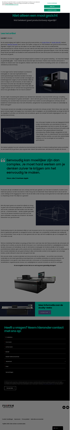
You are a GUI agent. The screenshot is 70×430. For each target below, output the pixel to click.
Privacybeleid (9, 4)
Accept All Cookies (52, 10)
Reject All (52, 6)
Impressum (15, 4)
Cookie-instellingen (52, 3)
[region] (35, 6)
